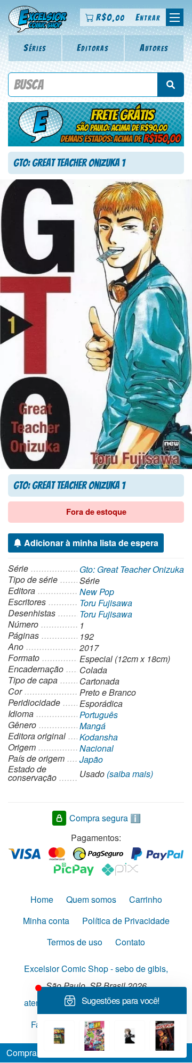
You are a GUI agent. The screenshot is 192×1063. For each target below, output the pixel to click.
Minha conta (46, 920)
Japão (91, 759)
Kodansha (98, 737)
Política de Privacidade (126, 920)
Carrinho (145, 899)
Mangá (92, 726)
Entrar (148, 17)
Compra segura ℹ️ (105, 818)
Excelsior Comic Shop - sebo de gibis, (96, 968)
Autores (154, 48)
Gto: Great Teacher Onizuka (131, 569)
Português (98, 714)
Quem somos (91, 899)
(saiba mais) (130, 774)
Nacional (96, 748)
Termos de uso (74, 942)
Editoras (93, 48)
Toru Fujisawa (105, 603)
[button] (174, 17)
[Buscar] (170, 84)
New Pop (96, 592)
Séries (34, 48)
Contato (130, 942)
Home (41, 899)
